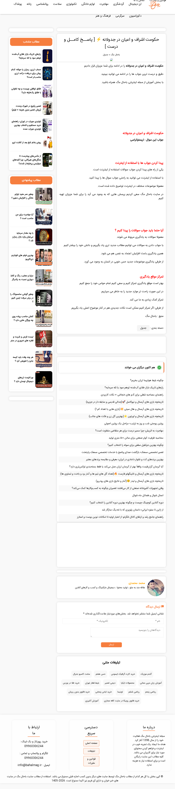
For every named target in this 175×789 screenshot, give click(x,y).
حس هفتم (100, 674)
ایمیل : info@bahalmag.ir (34, 765)
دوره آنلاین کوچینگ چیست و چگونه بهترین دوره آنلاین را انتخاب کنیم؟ (126, 503)
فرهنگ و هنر (103, 16)
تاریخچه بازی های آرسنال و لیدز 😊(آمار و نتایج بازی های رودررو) (129, 481)
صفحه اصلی (91, 743)
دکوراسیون (135, 16)
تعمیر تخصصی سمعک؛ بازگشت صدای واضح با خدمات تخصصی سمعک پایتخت (122, 452)
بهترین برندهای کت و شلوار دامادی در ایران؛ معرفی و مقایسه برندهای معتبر (124, 459)
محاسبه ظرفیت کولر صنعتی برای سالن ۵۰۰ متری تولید (136, 438)
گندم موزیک (146, 674)
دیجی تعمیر (110, 683)
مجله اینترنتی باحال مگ (129, 82)
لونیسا (120, 692)
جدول (105, 55)
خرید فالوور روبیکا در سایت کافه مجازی (121, 701)
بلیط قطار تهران (92, 683)
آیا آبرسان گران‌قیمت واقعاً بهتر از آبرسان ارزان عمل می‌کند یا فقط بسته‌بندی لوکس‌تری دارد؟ (116, 467)
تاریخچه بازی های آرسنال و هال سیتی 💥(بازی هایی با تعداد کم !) (129, 409)
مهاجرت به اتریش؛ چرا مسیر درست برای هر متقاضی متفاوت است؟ (129, 431)
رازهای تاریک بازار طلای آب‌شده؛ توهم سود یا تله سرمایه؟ (134, 388)
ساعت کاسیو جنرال (81, 674)
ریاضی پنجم (150, 692)
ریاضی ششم (134, 692)
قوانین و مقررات (91, 761)
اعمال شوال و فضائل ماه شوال (147, 495)
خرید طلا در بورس (71, 683)
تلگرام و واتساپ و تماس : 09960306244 (34, 755)
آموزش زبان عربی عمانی (151, 683)
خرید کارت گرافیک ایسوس (123, 674)
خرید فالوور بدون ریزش (79, 692)
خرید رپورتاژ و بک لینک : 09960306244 (34, 744)
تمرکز (134, 283)
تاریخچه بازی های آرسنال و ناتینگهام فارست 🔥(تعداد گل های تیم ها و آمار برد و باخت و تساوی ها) (111, 474)
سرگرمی (120, 16)
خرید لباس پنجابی (103, 692)
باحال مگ (115, 55)
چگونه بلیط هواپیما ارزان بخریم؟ (146, 380)
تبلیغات (91, 751)
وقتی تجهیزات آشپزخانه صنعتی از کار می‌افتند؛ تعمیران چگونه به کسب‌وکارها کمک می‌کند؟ (117, 488)
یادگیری (139, 237)
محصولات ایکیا (127, 683)
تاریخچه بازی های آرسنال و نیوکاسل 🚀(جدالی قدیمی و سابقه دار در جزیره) (124, 402)
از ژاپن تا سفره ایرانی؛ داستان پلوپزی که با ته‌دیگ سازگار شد (132, 510)
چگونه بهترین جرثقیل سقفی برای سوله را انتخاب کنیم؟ (135, 445)
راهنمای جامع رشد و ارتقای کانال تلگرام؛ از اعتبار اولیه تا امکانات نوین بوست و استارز (120, 517)
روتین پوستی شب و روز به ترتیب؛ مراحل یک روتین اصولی (133, 423)
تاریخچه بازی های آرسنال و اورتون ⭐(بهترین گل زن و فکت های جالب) (126, 416)
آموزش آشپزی (91, 701)
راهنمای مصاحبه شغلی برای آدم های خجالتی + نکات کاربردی (132, 395)
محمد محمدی (137, 583)
